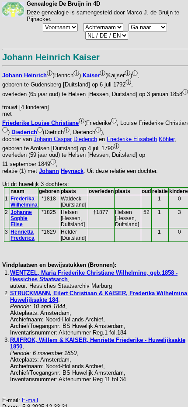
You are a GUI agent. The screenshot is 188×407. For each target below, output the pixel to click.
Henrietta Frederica (22, 235)
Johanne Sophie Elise (21, 218)
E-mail (30, 400)
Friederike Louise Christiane (40, 123)
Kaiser (91, 75)
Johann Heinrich (24, 75)
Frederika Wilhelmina (24, 202)
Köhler (166, 139)
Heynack (72, 171)
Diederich (24, 132)
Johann (49, 171)
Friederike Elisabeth (132, 139)
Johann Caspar (53, 139)
